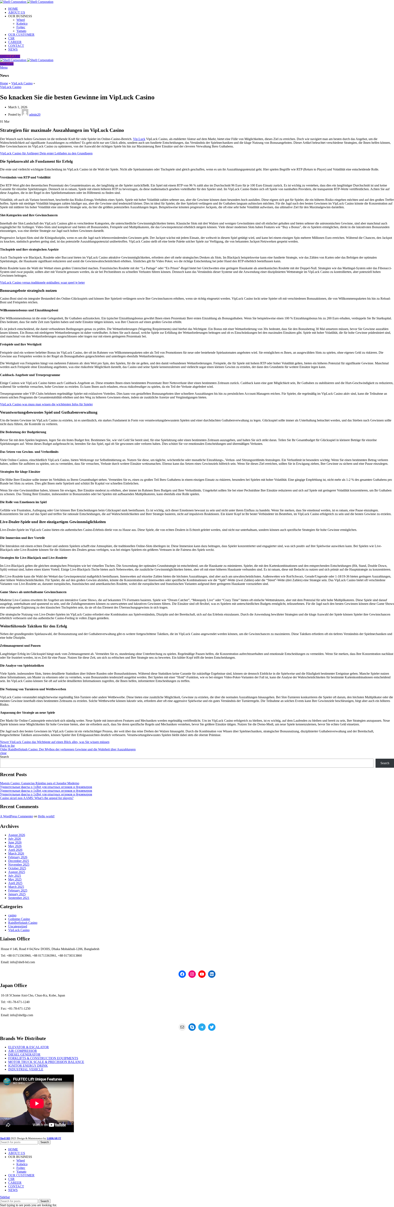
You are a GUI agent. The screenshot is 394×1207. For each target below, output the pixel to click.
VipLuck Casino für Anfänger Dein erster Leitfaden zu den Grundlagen (46, 153)
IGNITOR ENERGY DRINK (28, 1065)
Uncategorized (17, 926)
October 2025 (17, 868)
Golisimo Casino (19, 919)
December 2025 (18, 861)
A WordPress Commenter (16, 816)
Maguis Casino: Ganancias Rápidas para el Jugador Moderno (39, 783)
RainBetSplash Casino (22, 922)
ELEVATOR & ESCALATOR (28, 1047)
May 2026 (15, 846)
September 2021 (18, 898)
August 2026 (16, 835)
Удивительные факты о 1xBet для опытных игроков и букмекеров (46, 787)
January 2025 (17, 894)
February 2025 (17, 890)
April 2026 (15, 849)
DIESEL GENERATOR (24, 1054)
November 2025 (18, 864)
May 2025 (15, 879)
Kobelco (21, 23)
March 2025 (16, 886)
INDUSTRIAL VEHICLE (25, 1069)
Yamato (21, 31)
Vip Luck (139, 139)
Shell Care (7, 64)
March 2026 (16, 853)
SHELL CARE (10, 56)
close (3, 753)
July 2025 (14, 875)
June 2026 (15, 842)
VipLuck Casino (22, 83)
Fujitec (20, 27)
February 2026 (17, 857)
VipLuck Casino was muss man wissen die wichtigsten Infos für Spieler (46, 404)
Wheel (20, 20)
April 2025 (15, 883)
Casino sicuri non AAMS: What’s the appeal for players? (36, 798)
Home (4, 83)
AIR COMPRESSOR (22, 1051)
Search (4, 756)
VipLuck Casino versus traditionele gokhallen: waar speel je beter (42, 282)
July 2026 (14, 838)
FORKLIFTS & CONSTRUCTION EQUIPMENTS (43, 1058)
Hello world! (46, 816)
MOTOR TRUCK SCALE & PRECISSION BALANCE (46, 1062)
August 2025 (16, 872)
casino (12, 915)
